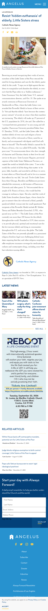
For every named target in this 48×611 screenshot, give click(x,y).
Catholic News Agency (11, 25)
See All (39, 329)
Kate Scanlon (6, 457)
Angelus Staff (6, 310)
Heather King (21, 315)
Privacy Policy (33, 600)
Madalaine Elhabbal (8, 443)
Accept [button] (5, 606)
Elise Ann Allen (7, 470)
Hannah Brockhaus (38, 320)
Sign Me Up (6, 519)
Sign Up (42, 522)
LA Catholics (7, 12)
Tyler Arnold (36, 318)
